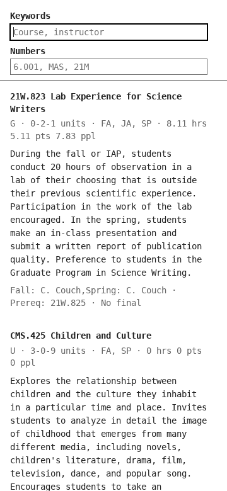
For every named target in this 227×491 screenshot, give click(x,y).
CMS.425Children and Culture (80, 335)
